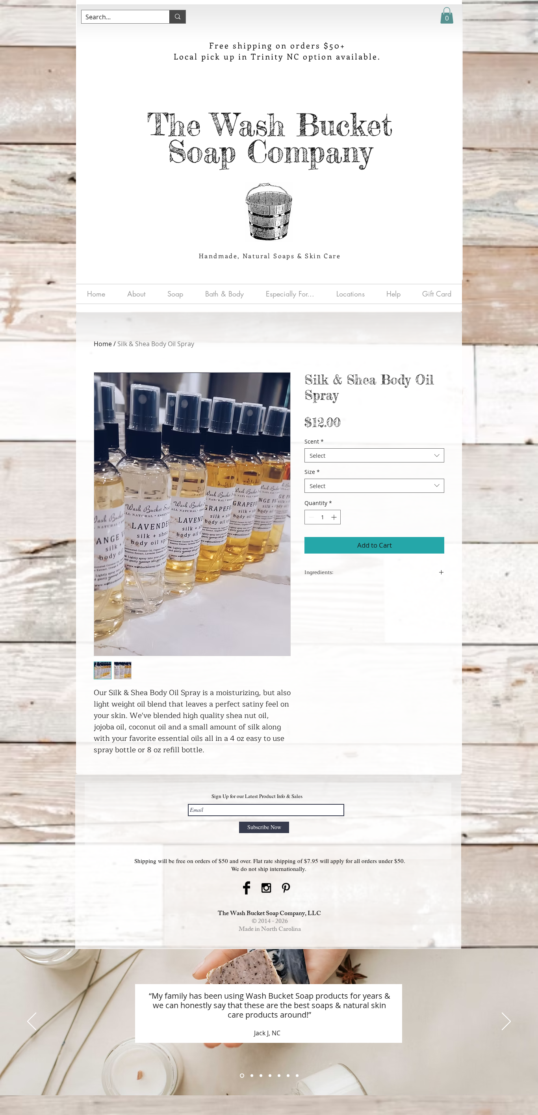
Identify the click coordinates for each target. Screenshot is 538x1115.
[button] (447, 15)
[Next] (506, 1021)
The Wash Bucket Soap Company (270, 138)
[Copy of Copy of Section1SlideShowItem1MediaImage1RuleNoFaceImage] (297, 1075)
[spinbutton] (322, 517)
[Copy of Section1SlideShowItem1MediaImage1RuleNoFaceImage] (251, 1075)
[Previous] (31, 1021)
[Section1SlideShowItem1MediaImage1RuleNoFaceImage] (242, 1075)
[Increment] (334, 517)
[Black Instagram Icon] (266, 888)
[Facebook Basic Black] (246, 888)
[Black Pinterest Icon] (286, 888)
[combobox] (374, 455)
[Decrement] (310, 517)
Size (312, 472)
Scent (314, 441)
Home (103, 343)
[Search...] (177, 16)
